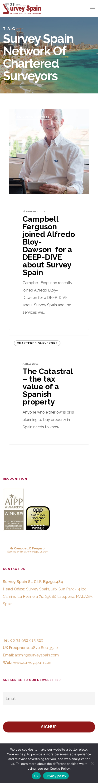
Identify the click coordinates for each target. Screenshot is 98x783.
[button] (92, 8)
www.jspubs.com (38, 551)
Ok (36, 776)
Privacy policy (55, 776)
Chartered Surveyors (37, 343)
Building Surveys (33, 116)
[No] (92, 763)
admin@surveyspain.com (37, 655)
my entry (18, 551)
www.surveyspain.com (33, 662)
